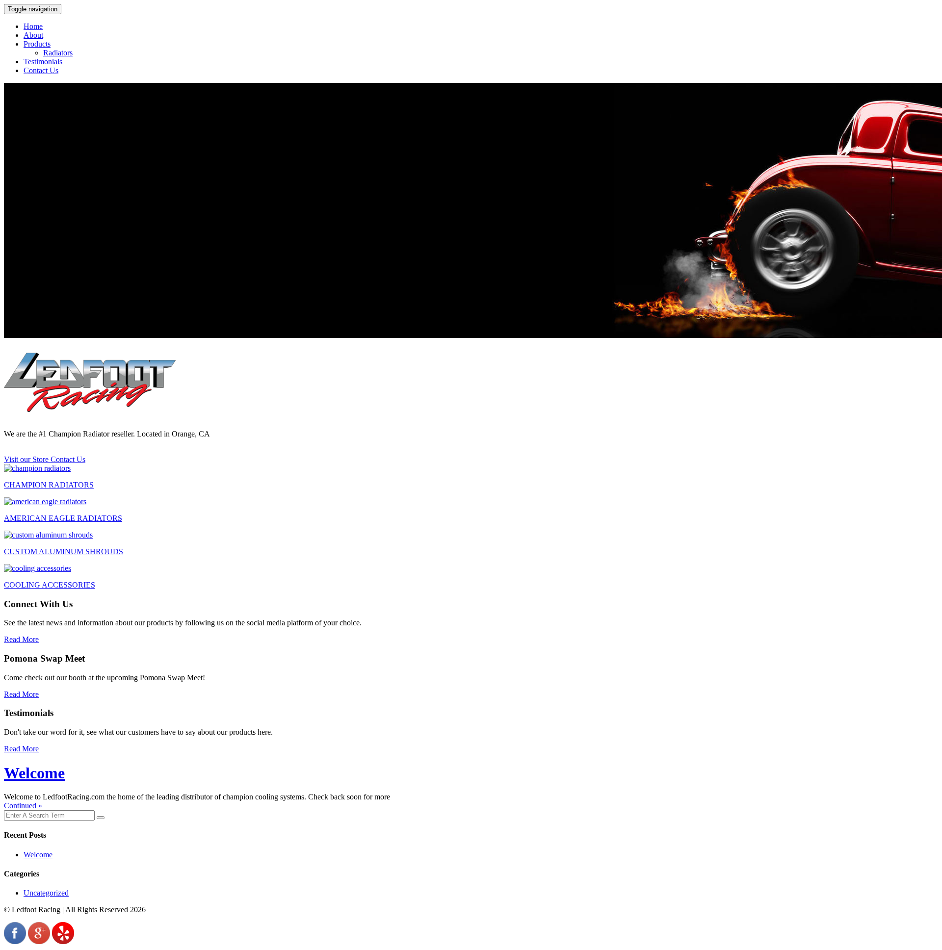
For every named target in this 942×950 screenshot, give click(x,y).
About (33, 35)
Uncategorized (46, 893)
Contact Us (41, 70)
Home (33, 26)
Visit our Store (27, 459)
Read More (21, 639)
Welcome (34, 773)
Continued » (23, 805)
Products (37, 44)
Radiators (58, 53)
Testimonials (43, 61)
